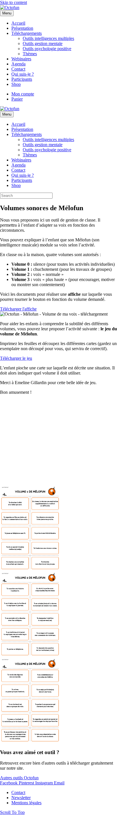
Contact (18, 69)
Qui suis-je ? (22, 74)
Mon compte (22, 93)
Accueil (18, 23)
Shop (16, 84)
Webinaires (21, 58)
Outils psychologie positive (47, 48)
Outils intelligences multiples (48, 38)
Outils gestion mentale (42, 43)
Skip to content (13, 2)
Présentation (22, 28)
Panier (17, 99)
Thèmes (30, 53)
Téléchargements (26, 33)
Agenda (18, 63)
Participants (21, 79)
